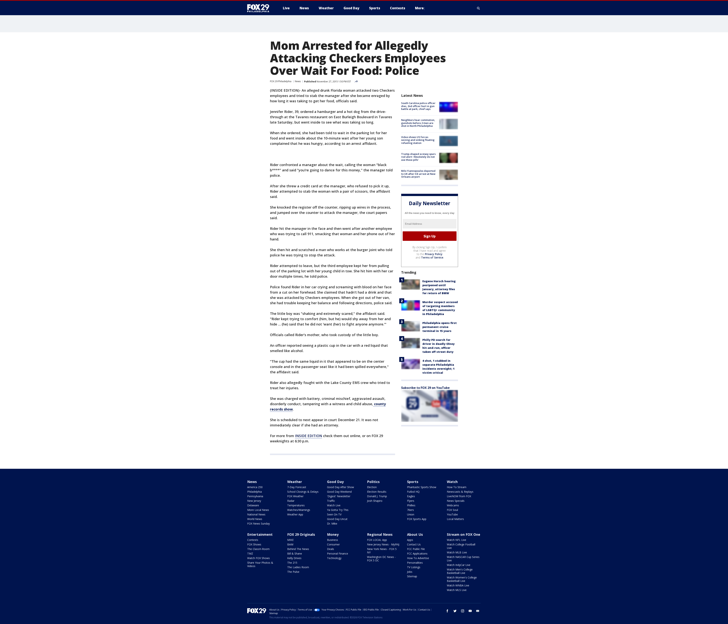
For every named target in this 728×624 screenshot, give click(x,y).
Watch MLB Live (457, 552)
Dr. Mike (332, 523)
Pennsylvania (255, 496)
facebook (447, 611)
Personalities (415, 562)
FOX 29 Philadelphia (280, 81)
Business (332, 540)
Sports (412, 481)
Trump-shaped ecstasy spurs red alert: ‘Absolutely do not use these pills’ (418, 157)
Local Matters (455, 519)
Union (410, 514)
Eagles (411, 496)
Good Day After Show (340, 487)
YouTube (452, 514)
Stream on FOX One (463, 534)
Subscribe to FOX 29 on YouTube (425, 388)
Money (333, 534)
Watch (452, 481)
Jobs (409, 572)
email (478, 611)
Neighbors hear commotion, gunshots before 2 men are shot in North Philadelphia (418, 123)
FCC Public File (416, 549)
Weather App (295, 514)
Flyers (410, 501)
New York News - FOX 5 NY (382, 550)
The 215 (292, 562)
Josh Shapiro (374, 501)
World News (254, 519)
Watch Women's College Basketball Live (462, 579)
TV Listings (413, 567)
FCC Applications (417, 553)
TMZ (250, 553)
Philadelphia (254, 491)
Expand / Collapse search (478, 8)
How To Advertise (418, 558)
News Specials (455, 501)
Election (372, 487)
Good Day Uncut (337, 519)
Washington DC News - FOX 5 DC (381, 558)
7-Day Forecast (296, 487)
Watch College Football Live (461, 546)
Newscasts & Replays (460, 491)
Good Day (335, 481)
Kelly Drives (294, 558)
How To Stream (456, 487)
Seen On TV (334, 514)
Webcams (453, 505)
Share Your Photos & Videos (260, 564)
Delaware (253, 505)
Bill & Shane (294, 553)
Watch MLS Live (457, 590)
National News (256, 514)
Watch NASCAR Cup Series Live (463, 558)
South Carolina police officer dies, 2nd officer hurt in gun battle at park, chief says (418, 106)
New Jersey (254, 501)
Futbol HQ (413, 491)
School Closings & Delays (302, 491)
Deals (330, 549)
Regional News (379, 534)
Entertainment (260, 534)
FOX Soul (452, 510)
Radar (290, 501)
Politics (373, 481)
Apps (410, 540)
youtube (470, 611)
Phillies (411, 505)
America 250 (255, 487)
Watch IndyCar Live (458, 565)
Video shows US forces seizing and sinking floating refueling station (418, 140)
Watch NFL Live (456, 540)
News (298, 81)
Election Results (376, 491)
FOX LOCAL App (377, 540)
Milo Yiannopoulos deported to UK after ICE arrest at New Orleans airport (418, 173)
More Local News (258, 510)
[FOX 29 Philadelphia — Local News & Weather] (259, 8)
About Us (415, 534)
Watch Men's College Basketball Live (460, 571)
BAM (290, 544)
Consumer (333, 544)
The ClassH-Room (258, 549)
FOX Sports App (416, 519)
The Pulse (293, 572)
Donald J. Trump (377, 496)
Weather (294, 481)
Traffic (331, 501)
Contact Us (414, 544)
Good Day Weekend (339, 491)
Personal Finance (337, 553)
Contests (252, 540)
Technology (334, 558)
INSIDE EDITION (308, 435)
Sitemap (412, 576)
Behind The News (298, 549)
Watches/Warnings (298, 510)
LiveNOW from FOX (459, 496)
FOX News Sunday (258, 523)
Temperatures (296, 505)
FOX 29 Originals (301, 534)
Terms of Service (432, 257)
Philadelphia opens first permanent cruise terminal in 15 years (439, 327)
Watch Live (333, 505)
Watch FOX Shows (258, 558)
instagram (463, 611)
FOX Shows (254, 544)
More (419, 8)
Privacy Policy (433, 254)
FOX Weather (295, 496)
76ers (410, 510)
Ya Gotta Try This (337, 510)
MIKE (290, 540)
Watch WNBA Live (458, 585)
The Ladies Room (298, 567)
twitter (455, 611)
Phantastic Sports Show (421, 487)
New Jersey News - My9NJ (383, 544)
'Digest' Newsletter (338, 496)
